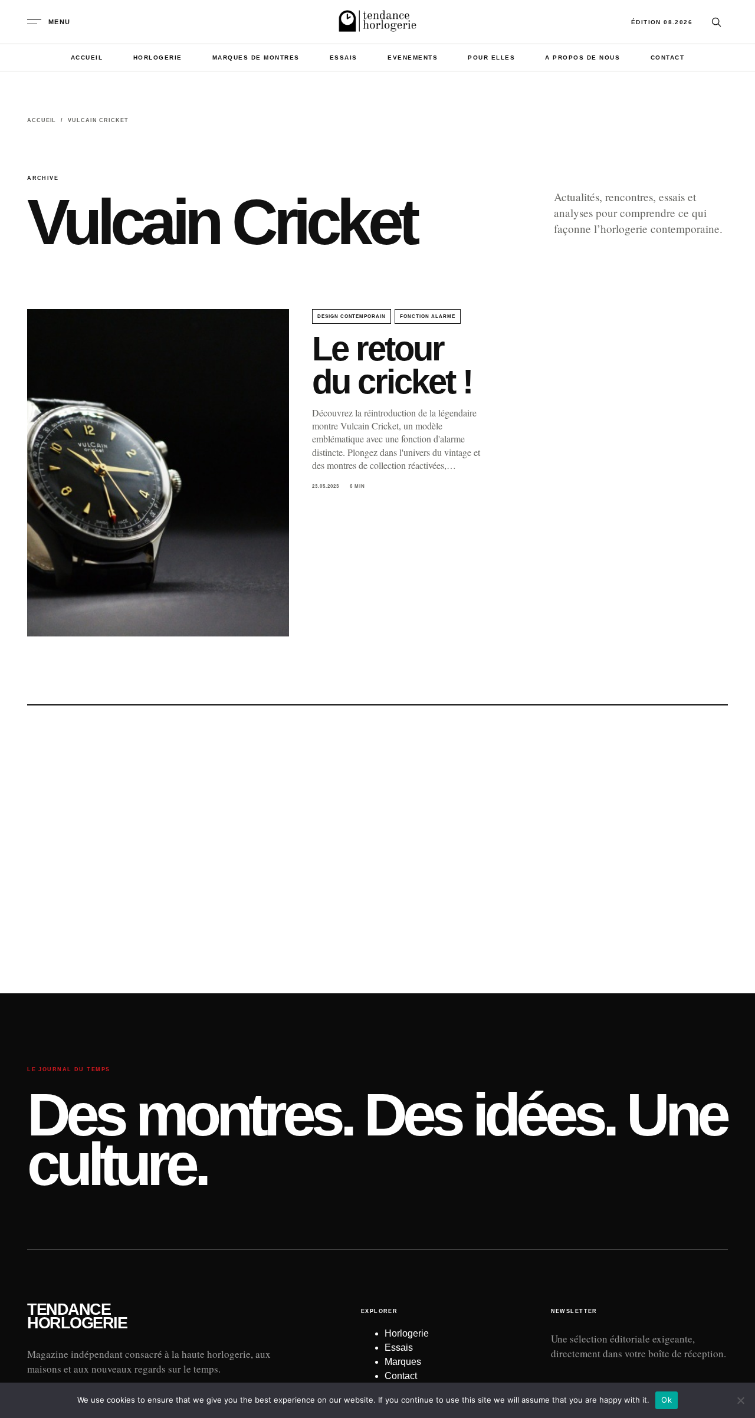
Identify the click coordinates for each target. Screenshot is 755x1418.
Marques (403, 1362)
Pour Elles (491, 57)
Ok (666, 1399)
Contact (668, 57)
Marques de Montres (256, 57)
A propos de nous (582, 57)
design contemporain (351, 316)
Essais (343, 57)
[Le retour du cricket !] (158, 473)
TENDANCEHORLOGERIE (77, 1316)
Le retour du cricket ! (392, 365)
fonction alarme (427, 316)
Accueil (87, 57)
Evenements (413, 57)
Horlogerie (157, 57)
